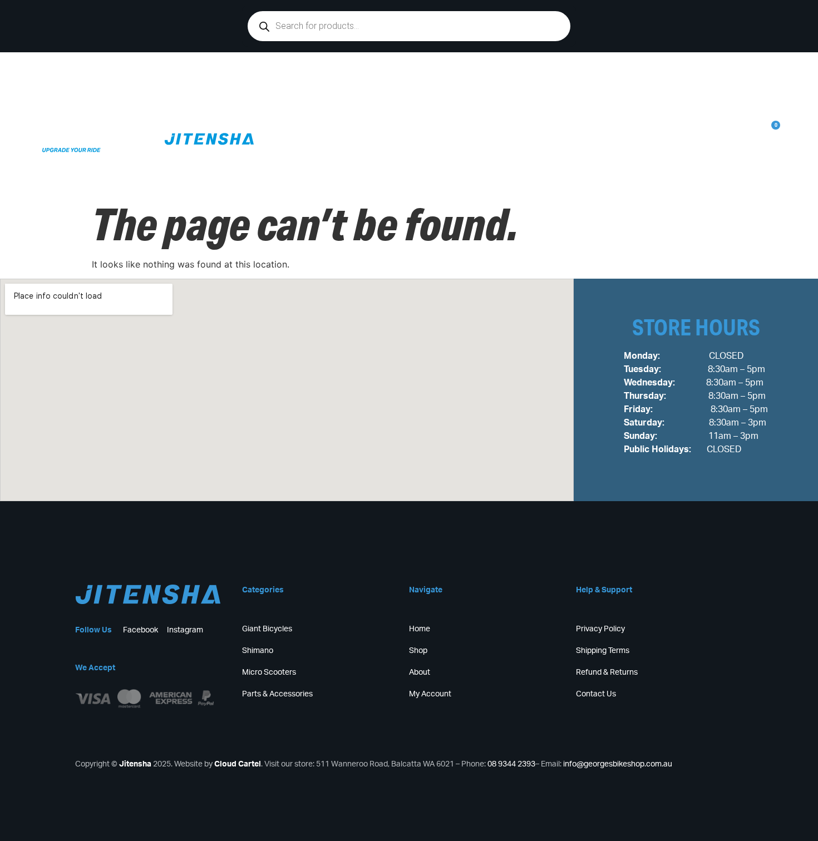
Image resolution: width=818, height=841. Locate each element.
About (659, 101)
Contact (604, 101)
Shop (483, 101)
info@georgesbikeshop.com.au (617, 764)
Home (436, 101)
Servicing (540, 101)
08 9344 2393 (511, 764)
